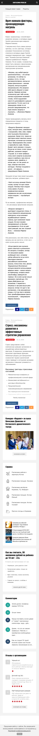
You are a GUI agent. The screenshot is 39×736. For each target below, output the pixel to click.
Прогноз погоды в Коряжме (21, 511)
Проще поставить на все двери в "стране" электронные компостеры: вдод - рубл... (22, 621)
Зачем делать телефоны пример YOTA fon (20, 605)
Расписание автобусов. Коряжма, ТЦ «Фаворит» (20, 488)
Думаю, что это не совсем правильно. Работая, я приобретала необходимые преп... (21, 632)
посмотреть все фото (19, 454)
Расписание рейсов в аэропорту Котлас (19, 473)
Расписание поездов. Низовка (22, 481)
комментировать (11, 305)
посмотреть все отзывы (19, 707)
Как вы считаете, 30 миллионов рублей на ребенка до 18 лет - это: (19, 555)
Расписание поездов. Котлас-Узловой (22, 504)
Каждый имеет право (13, 9)
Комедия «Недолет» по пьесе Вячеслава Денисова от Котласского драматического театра (18, 422)
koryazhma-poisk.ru (19, 3)
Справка (9, 467)
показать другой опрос (19, 587)
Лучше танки (16, 612)
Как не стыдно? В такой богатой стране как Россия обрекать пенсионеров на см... (22, 642)
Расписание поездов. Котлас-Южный (22, 496)
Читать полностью (19, 398)
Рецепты (26, 9)
